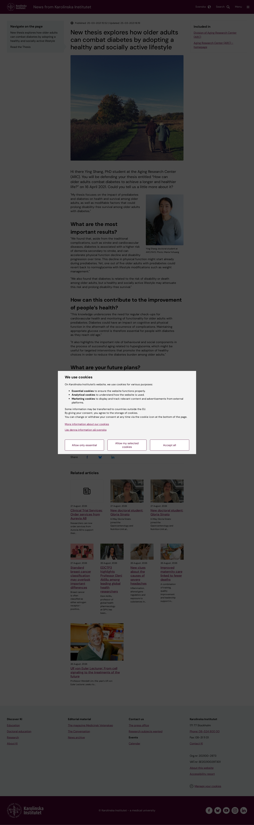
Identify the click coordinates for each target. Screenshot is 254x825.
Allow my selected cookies (127, 445)
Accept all (169, 445)
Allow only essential (84, 445)
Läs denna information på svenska (85, 430)
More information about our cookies (87, 424)
